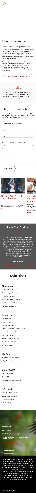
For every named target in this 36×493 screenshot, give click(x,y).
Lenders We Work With (9, 303)
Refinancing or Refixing (9, 293)
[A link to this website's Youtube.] (12, 444)
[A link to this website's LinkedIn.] (8, 444)
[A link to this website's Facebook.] (4, 444)
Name (4, 130)
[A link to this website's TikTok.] (16, 444)
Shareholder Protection (9, 342)
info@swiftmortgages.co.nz (13, 434)
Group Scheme (7, 345)
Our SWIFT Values (7, 377)
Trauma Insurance (8, 325)
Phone (4, 136)
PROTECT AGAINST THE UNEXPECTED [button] (18, 77)
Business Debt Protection (10, 339)
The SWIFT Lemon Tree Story (11, 380)
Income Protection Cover (10, 332)
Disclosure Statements (9, 396)
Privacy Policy (6, 403)
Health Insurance (7, 322)
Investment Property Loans (11, 300)
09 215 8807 (7, 430)
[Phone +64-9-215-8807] (32, 4)
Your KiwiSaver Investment (10, 358)
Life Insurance (6, 319)
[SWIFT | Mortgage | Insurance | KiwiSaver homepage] (14, 3)
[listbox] (18, 145)
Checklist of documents (10, 393)
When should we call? (8, 155)
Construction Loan (8, 296)
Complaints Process (8, 399)
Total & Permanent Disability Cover (13, 329)
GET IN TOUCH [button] (9, 451)
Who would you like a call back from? (13, 142)
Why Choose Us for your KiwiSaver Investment (17, 361)
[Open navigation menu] (28, 4)
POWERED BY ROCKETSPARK (9, 491)
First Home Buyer (7, 290)
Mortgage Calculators (9, 306)
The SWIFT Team (7, 374)
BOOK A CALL (8, 168)
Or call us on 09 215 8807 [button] (13, 123)
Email (3, 149)
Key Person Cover (8, 335)
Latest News (6, 406)
